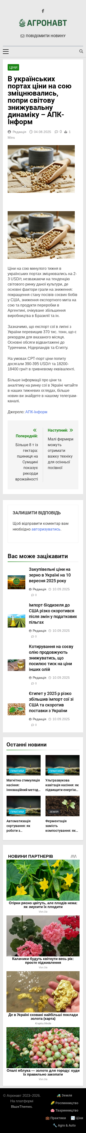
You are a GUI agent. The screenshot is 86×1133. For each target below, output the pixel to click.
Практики (17, 771)
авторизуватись (46, 529)
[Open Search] (81, 51)
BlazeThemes (21, 1106)
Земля (54, 811)
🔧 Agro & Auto (64, 1125)
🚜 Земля (64, 1095)
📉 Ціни (77, 1118)
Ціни (13, 67)
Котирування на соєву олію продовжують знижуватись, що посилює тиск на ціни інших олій (51, 658)
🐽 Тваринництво (64, 1110)
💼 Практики (55, 1118)
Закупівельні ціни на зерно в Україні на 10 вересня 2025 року (50, 575)
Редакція (19, 132)
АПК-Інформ (36, 412)
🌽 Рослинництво (64, 1103)
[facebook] (43, 11)
